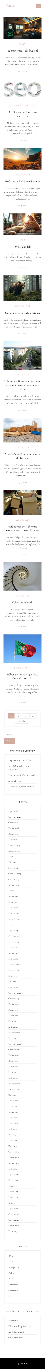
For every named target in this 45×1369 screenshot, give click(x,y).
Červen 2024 (13, 936)
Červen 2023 (13, 998)
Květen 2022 (13, 1055)
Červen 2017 (13, 1219)
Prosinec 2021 (14, 1083)
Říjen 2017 (12, 1202)
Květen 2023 (13, 1004)
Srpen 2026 (13, 811)
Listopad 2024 (14, 919)
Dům (10, 1256)
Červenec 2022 (14, 1044)
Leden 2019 (13, 1168)
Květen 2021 (13, 1100)
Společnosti (22, 105)
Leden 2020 (13, 1129)
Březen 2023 (13, 1015)
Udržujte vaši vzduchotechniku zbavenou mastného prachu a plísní (22, 385)
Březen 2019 (13, 1163)
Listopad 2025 (14, 851)
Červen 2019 (13, 1151)
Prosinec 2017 (14, 1197)
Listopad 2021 (14, 1089)
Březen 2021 (13, 1112)
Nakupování (22, 374)
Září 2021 (12, 1095)
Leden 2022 (13, 1078)
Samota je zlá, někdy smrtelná (22, 313)
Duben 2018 (13, 1180)
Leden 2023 (13, 1026)
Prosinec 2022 (14, 1032)
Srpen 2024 (13, 930)
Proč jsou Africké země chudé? (22, 181)
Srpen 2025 (13, 868)
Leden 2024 (13, 958)
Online (11, 1273)
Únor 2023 (12, 1021)
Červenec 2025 (14, 873)
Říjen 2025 (12, 856)
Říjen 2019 (12, 1140)
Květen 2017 (13, 1225)
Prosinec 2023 (14, 964)
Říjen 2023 (12, 975)
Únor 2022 (12, 1072)
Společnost (22, 174)
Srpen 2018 (13, 1174)
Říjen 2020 (13, 1123)
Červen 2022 (13, 1049)
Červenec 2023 (14, 992)
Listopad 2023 (14, 970)
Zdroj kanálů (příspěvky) (19, 1326)
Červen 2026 (13, 822)
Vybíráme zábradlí (22, 602)
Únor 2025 (12, 902)
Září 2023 (12, 981)
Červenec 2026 (14, 816)
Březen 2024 (13, 953)
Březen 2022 (13, 1066)
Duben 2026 (13, 834)
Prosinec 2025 (14, 845)
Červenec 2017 (14, 1214)
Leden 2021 (13, 1117)
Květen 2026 (13, 828)
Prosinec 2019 (14, 1134)
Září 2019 (12, 1146)
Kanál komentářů (16, 1332)
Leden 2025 (13, 907)
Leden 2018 (13, 1191)
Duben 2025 (13, 890)
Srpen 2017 (13, 1208)
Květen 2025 (13, 885)
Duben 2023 (13, 1009)
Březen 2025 (13, 896)
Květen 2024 (13, 941)
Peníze (11, 1278)
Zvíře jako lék (22, 247)
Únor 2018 (13, 1185)
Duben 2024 (13, 947)
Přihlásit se (13, 1320)
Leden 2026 (13, 839)
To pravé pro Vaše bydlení (22, 50)
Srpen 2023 (13, 987)
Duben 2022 (13, 1061)
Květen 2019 (13, 1157)
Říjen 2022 (12, 1038)
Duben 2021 (13, 1106)
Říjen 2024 (13, 924)
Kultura (11, 1261)
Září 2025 (12, 862)
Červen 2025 (13, 879)
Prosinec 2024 (14, 913)
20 (33, 716)
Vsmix (10, 5)
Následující (23, 721)
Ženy (22, 44)
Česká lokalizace (15, 1337)
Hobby (22, 240)
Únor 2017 (12, 1231)
